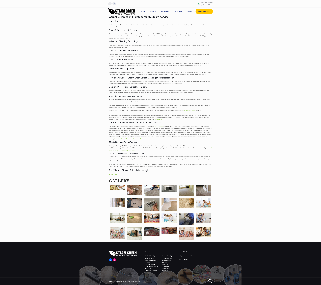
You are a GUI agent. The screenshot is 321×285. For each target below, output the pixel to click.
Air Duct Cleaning (150, 256)
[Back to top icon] (210, 281)
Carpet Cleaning (149, 258)
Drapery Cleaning (150, 264)
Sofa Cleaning (165, 266)
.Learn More (158, 119)
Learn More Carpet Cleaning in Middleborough (127, 139)
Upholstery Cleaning (151, 270)
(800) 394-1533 (183, 259)
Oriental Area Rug (167, 258)
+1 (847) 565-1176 (114, 174)
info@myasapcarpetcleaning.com (188, 256)
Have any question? (207, 2)
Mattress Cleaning (167, 256)
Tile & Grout (165, 264)
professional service (190, 110)
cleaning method (158, 126)
